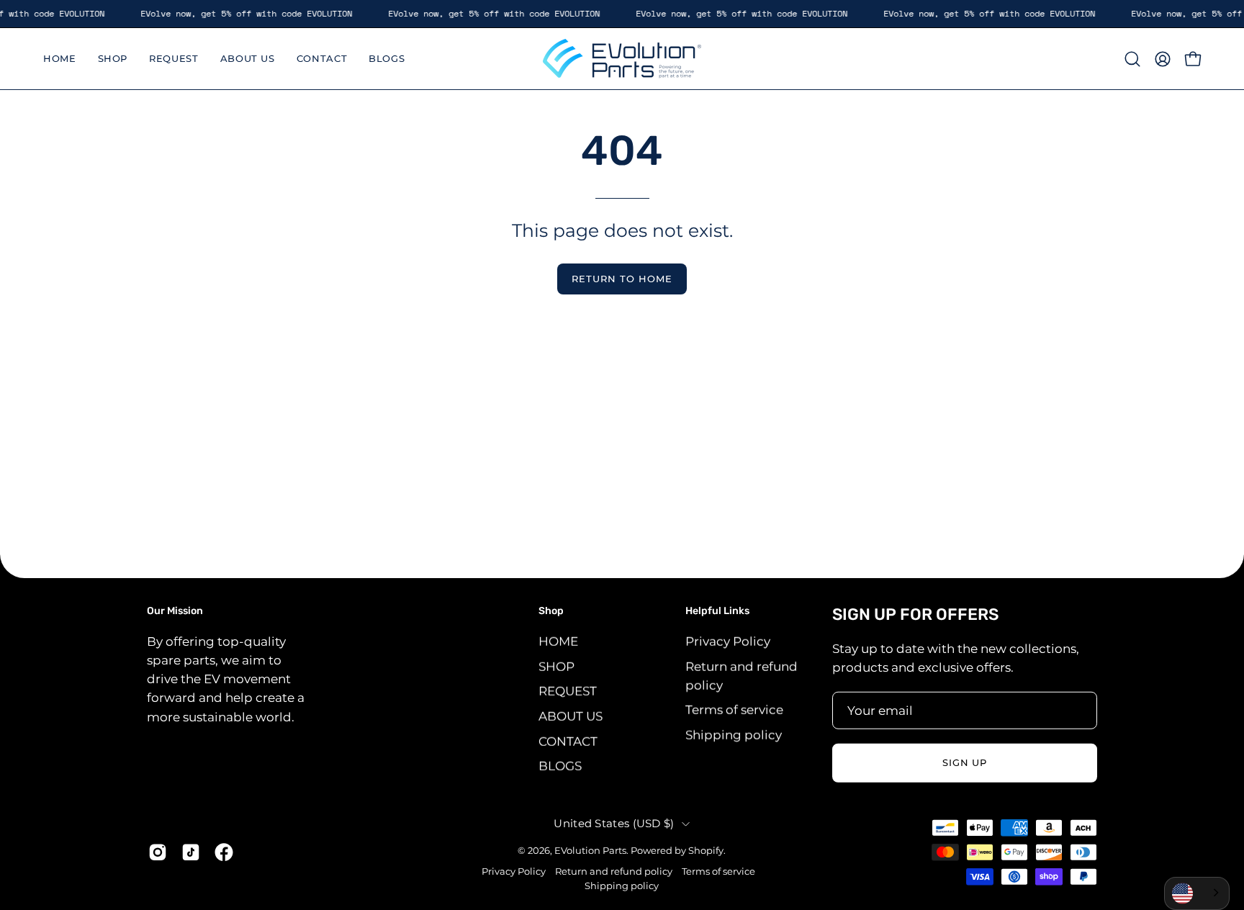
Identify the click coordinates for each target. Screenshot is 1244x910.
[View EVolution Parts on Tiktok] (191, 851)
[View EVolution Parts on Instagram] (157, 851)
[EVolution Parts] (622, 58)
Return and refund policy (613, 871)
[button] (1132, 59)
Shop (551, 611)
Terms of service (734, 710)
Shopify (706, 849)
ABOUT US (570, 715)
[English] (1197, 893)
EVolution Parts (590, 849)
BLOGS (560, 765)
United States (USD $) (614, 822)
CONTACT (568, 741)
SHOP (556, 666)
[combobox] (1197, 893)
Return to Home (622, 279)
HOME (558, 641)
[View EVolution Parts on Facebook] (224, 851)
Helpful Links (717, 611)
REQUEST (567, 691)
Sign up (965, 762)
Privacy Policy (727, 641)
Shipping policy (733, 734)
